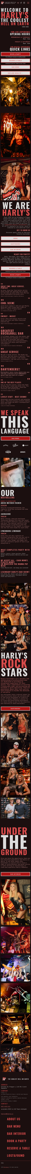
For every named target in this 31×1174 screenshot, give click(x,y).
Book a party (15, 275)
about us (13, 1119)
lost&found (15, 1155)
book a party (15, 54)
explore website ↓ (15, 73)
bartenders (15, 244)
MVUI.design (6, 1167)
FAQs (2, 1162)
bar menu (15, 67)
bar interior (15, 249)
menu (15, 238)
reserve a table (15, 60)
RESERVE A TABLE (15, 268)
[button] (28, 3)
